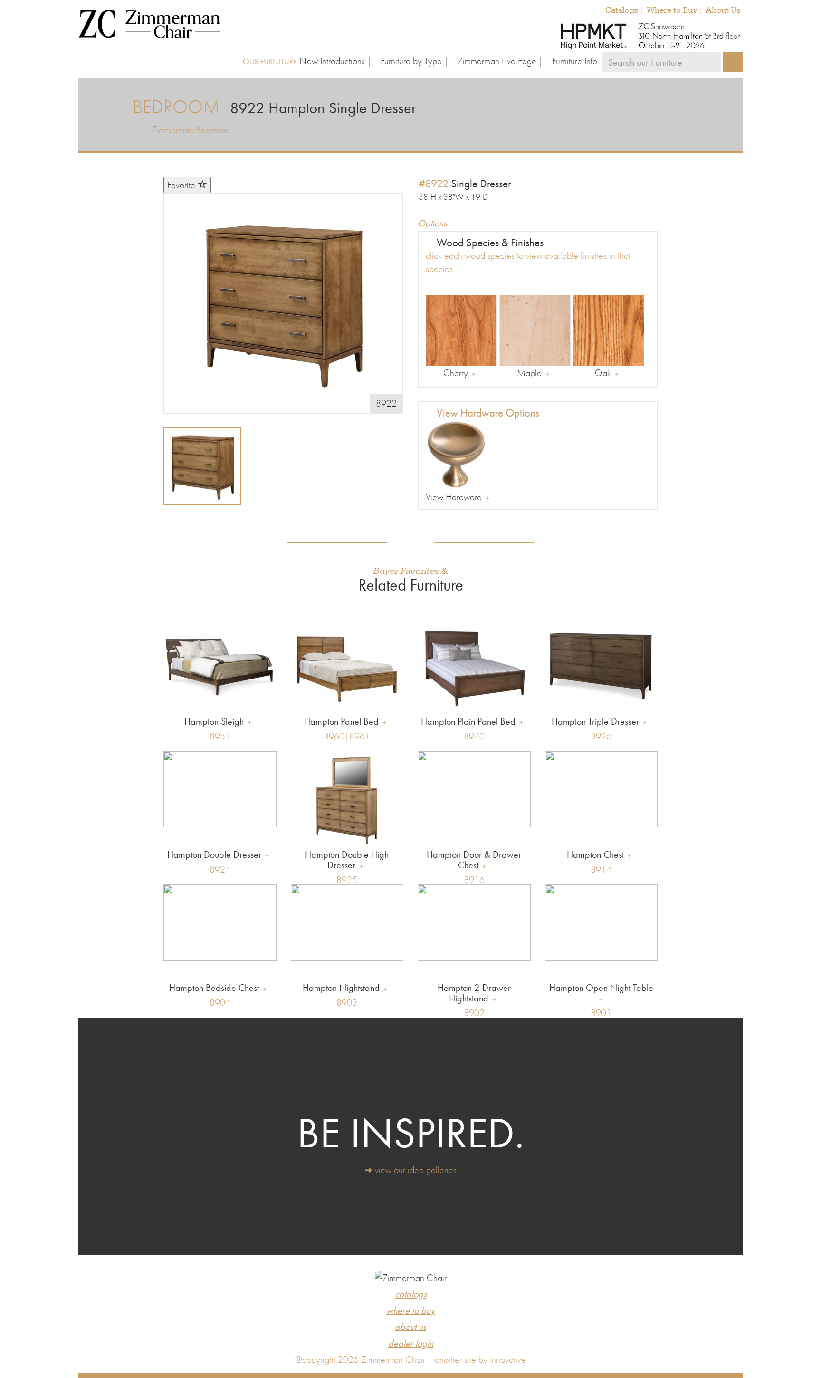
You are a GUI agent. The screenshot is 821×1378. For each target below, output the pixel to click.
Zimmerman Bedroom (190, 130)
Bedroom (176, 107)
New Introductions (332, 61)
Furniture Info (574, 61)
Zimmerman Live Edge (497, 61)
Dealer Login (410, 1343)
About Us (723, 10)
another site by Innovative (480, 1359)
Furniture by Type (411, 61)
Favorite (182, 185)
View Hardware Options (486, 413)
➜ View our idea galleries (410, 1170)
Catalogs (621, 10)
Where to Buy (672, 10)
